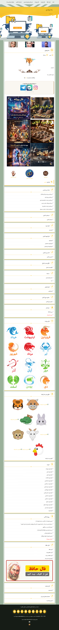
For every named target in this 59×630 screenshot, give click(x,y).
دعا (26, 78)
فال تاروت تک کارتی (48, 481)
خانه (53, 2)
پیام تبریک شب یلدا (48, 558)
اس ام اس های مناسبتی (28, 2)
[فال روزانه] (18, 108)
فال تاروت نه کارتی (48, 496)
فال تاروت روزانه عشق (48, 505)
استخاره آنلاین (19, 2)
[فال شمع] (18, 132)
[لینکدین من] (14, 611)
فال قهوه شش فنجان (48, 246)
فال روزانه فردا (49, 601)
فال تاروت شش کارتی (48, 493)
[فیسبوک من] (37, 611)
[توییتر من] (25, 611)
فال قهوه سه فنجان (48, 243)
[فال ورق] (18, 155)
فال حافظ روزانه (49, 552)
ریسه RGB (50, 312)
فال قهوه (50, 240)
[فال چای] (42, 155)
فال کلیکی (50, 291)
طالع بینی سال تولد (48, 458)
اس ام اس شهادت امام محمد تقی (46, 200)
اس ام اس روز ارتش (48, 197)
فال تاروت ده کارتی (48, 499)
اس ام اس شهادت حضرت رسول (46, 209)
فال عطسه (50, 590)
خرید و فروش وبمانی (48, 533)
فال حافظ (48, 2)
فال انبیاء (50, 230)
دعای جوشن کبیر (49, 278)
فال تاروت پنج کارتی (48, 490)
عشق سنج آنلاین (49, 302)
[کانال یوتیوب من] (18, 611)
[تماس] (29, 611)
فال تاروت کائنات (49, 478)
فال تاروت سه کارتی (48, 484)
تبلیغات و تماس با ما (10, 2)
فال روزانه (37, 2)
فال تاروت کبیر (49, 472)
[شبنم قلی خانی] (13, 45)
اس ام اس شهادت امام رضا (47, 206)
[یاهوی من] (44, 611)
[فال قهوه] (42, 132)
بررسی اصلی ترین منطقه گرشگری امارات (44, 530)
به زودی (49, 9)
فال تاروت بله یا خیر (48, 508)
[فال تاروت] (42, 108)
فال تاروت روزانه (49, 469)
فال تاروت (43, 2)
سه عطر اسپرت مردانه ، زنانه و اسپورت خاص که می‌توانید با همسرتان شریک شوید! (36, 524)
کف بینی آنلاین (49, 257)
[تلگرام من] (40, 611)
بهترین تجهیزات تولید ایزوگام (46, 536)
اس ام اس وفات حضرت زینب (46, 203)
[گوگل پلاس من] (22, 611)
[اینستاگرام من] (33, 611)
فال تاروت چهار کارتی (48, 487)
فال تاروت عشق (49, 502)
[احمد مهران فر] (46, 45)
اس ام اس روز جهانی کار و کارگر (46, 194)
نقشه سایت (24, 619)
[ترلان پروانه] (29, 45)
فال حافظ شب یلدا (49, 555)
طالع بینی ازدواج (49, 267)
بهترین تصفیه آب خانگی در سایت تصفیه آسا (44, 521)
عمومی (45, 182)
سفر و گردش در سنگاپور (47, 527)
